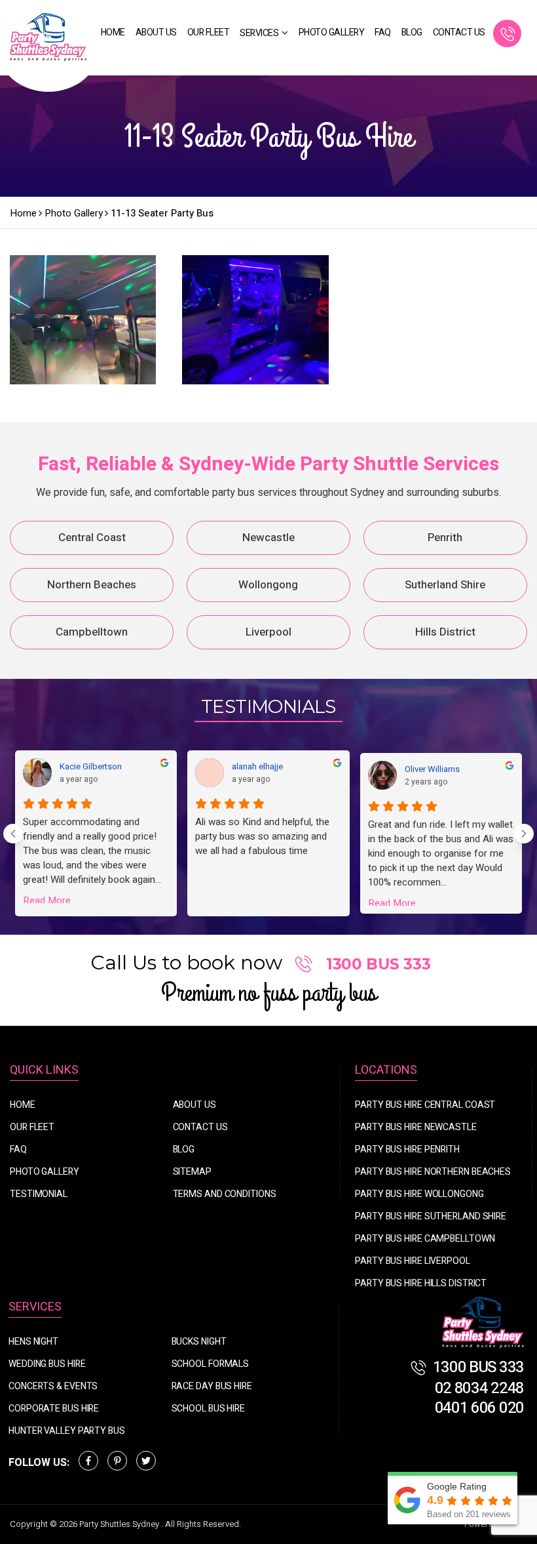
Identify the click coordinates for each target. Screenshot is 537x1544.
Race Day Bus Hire (212, 1386)
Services (259, 33)
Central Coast (92, 537)
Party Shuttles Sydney (120, 1524)
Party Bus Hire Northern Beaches (433, 1172)
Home (113, 32)
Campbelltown (92, 632)
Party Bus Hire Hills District (421, 1283)
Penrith (445, 537)
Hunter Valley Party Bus (67, 1431)
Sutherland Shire (445, 585)
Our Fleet (208, 32)
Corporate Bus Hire (54, 1408)
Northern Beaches (91, 585)
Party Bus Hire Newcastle (416, 1127)
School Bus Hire (209, 1408)
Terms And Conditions (224, 1194)
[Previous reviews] (13, 833)
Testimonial (38, 1194)
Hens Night (33, 1342)
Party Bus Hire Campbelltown (424, 1239)
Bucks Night (199, 1342)
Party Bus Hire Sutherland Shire (430, 1216)
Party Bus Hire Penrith (407, 1149)
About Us (156, 32)
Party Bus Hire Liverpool (412, 1261)
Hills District (445, 632)
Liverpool (268, 632)
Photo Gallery (332, 32)
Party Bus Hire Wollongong (419, 1194)
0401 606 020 (479, 1408)
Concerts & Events (53, 1386)
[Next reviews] (524, 833)
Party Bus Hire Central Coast (425, 1105)
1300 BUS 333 (510, 33)
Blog (411, 32)
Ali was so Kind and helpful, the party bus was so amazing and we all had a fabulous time (262, 836)
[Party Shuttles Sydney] (484, 1323)
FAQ (383, 32)
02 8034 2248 (479, 1388)
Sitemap (192, 1172)
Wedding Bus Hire (47, 1364)
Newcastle (268, 537)
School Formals (211, 1364)
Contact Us (459, 32)
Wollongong (268, 585)
